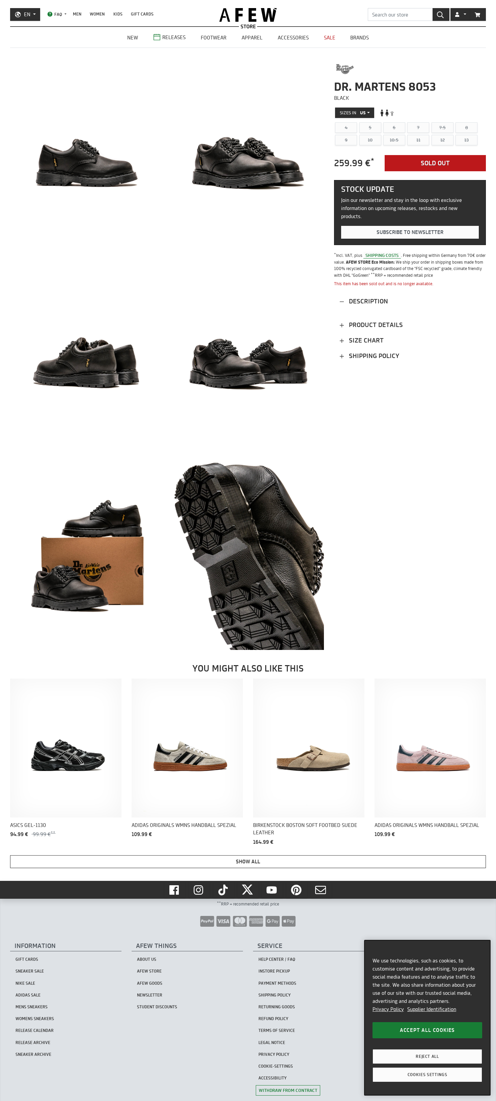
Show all (248, 861)
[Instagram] (199, 890)
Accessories (293, 37)
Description (367, 301)
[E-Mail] (321, 890)
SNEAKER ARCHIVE (33, 1054)
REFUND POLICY (273, 1018)
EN (27, 14)
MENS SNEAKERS (32, 1006)
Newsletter (149, 995)
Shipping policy (373, 356)
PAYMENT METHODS (277, 983)
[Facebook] (174, 890)
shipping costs (381, 255)
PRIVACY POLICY (273, 1054)
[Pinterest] (296, 890)
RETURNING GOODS (276, 1006)
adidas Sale (28, 995)
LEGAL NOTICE (271, 1042)
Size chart (365, 340)
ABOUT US (146, 959)
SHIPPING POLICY (274, 995)
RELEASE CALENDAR (35, 1030)
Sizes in (353, 112)
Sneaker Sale (30, 971)
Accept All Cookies (427, 1030)
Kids (117, 14)
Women (97, 14)
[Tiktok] (223, 890)
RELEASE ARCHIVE (33, 1042)
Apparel (252, 37)
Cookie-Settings (275, 1066)
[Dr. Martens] (345, 69)
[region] (427, 1018)
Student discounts (157, 1006)
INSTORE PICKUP (274, 971)
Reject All (427, 1056)
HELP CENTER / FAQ (276, 959)
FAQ (58, 14)
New (132, 37)
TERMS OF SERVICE (276, 1030)
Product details (375, 325)
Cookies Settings (427, 1074)
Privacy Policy (388, 1009)
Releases (174, 37)
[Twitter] (248, 890)
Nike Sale (25, 983)
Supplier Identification (431, 1009)
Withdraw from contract (288, 1090)
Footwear (213, 37)
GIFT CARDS (142, 14)
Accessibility (272, 1077)
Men (77, 14)
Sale (329, 37)
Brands (359, 37)
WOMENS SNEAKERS (35, 1018)
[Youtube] (272, 890)
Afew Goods (149, 983)
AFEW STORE (248, 15)
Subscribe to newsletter (410, 232)
